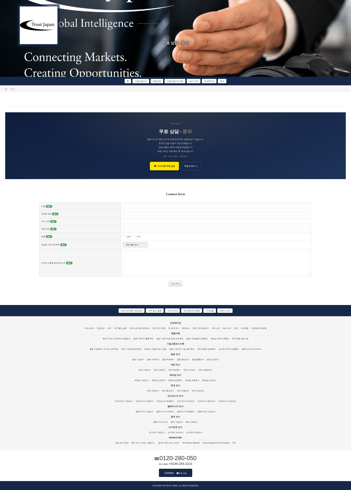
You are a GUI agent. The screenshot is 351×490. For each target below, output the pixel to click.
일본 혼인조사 (183, 359)
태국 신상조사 (198, 391)
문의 (222, 81)
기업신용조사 (141, 81)
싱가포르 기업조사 (157, 432)
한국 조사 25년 (159, 328)
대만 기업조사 (145, 370)
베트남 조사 (175, 375)
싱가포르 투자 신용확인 (229, 349)
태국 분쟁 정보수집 (240, 339)
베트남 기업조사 (142, 380)
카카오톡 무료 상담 (166, 166)
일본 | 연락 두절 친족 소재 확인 (169, 339)
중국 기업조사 (177, 422)
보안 (109, 328)
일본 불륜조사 (198, 359)
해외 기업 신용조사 (201, 328)
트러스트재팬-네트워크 (131, 310)
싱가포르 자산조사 (175, 432)
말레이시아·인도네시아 (251, 349)
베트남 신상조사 (209, 380)
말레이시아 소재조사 (165, 412)
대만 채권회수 (175, 370)
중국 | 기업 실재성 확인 (131, 349)
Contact (175, 472)
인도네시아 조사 (175, 395)
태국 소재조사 (153, 391)
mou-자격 (193, 81)
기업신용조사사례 (175, 81)
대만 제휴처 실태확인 (206, 349)
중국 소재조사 (192, 422)
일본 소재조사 (153, 359)
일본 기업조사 (138, 359)
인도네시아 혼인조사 (207, 401)
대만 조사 (175, 364)
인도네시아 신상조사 (227, 401)
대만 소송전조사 (205, 370)
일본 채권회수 (168, 359)
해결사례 (157, 81)
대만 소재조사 (160, 370)
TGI (234, 443)
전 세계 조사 (174, 328)
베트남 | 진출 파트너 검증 (155, 349)
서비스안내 (172, 310)
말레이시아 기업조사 (144, 412)
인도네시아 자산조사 (186, 401)
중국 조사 (175, 416)
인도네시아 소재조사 (144, 401)
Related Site (175, 437)
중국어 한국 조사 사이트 (168, 443)
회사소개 (216, 328)
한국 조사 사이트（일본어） (143, 443)
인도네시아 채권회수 (165, 401)
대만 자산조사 (189, 370)
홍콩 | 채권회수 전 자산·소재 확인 (104, 349)
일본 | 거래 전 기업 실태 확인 (181, 349)
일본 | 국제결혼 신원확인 (197, 339)
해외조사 (186, 328)
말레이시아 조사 (175, 406)
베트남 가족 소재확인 (220, 339)
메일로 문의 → (191, 166)
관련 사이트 (225, 310)
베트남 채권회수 (175, 380)
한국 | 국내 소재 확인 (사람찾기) (117, 339)
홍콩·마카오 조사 (160, 422)
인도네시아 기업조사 (124, 401)
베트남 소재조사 (159, 380)
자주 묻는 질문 (155, 310)
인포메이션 (209, 81)
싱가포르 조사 (175, 427)
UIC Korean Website (191, 443)
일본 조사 (175, 354)
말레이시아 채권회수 (186, 412)
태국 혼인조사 (168, 391)
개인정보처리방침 (191, 310)
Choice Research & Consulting (216, 443)
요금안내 (101, 328)
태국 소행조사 (183, 391)
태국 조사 (175, 385)
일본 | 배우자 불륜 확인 (143, 339)
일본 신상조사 (213, 359)
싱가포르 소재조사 (194, 432)
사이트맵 (210, 310)
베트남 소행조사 (192, 380)
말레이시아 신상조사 (207, 412)
